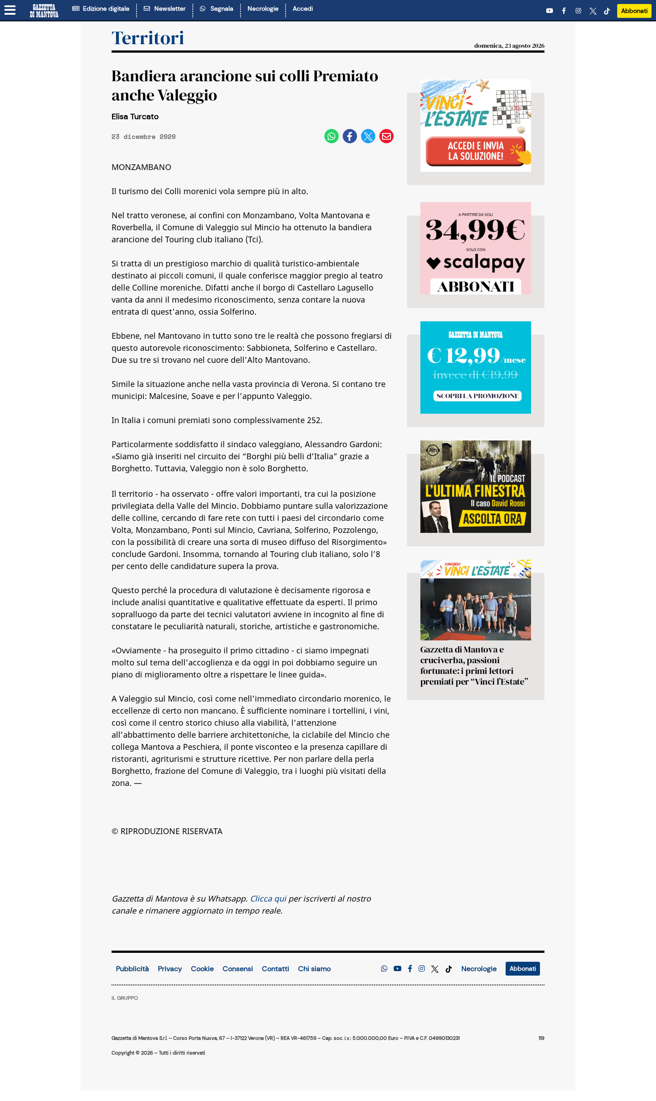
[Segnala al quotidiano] (384, 968)
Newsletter (168, 8)
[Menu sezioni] (10, 11)
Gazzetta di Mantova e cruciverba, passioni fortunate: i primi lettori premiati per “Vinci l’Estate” (474, 665)
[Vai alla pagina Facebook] (565, 11)
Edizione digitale (104, 8)
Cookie (202, 968)
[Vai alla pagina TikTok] (606, 11)
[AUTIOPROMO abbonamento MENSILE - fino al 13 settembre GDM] (475, 367)
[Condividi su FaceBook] (350, 136)
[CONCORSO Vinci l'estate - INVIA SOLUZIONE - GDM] (475, 125)
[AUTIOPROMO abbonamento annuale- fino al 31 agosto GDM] (475, 248)
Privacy (170, 968)
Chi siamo (314, 968)
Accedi (303, 8)
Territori (148, 37)
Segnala (220, 8)
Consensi (238, 968)
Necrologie (263, 8)
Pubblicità (132, 968)
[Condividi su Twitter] (368, 136)
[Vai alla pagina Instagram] (579, 11)
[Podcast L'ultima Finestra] (475, 486)
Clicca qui (268, 898)
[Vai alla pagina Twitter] (593, 11)
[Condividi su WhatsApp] (331, 136)
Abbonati (634, 11)
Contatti (275, 968)
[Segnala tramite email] (386, 136)
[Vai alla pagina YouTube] (550, 11)
